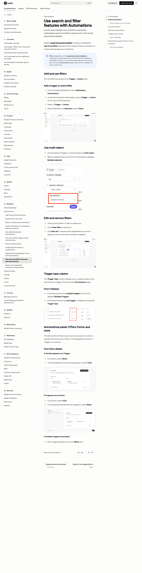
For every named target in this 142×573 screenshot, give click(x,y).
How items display (116, 47)
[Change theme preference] (136, 3)
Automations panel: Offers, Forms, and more (120, 42)
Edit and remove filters (116, 30)
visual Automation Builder (61, 43)
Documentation (10, 8)
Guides (21, 8)
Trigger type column (115, 34)
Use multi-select (114, 27)
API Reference (31, 8)
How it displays (115, 37)
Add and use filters (115, 19)
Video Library (45, 8)
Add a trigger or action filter (120, 23)
